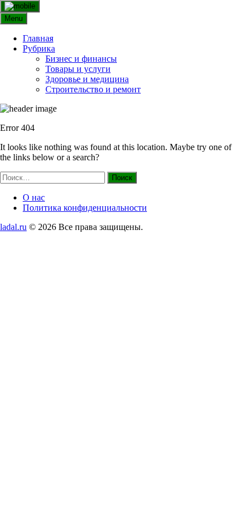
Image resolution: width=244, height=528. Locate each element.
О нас (34, 197)
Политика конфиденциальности (85, 207)
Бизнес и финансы (81, 58)
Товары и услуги (78, 69)
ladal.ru (13, 227)
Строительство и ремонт (93, 89)
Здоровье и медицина (87, 79)
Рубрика (39, 48)
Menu (14, 18)
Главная (38, 38)
